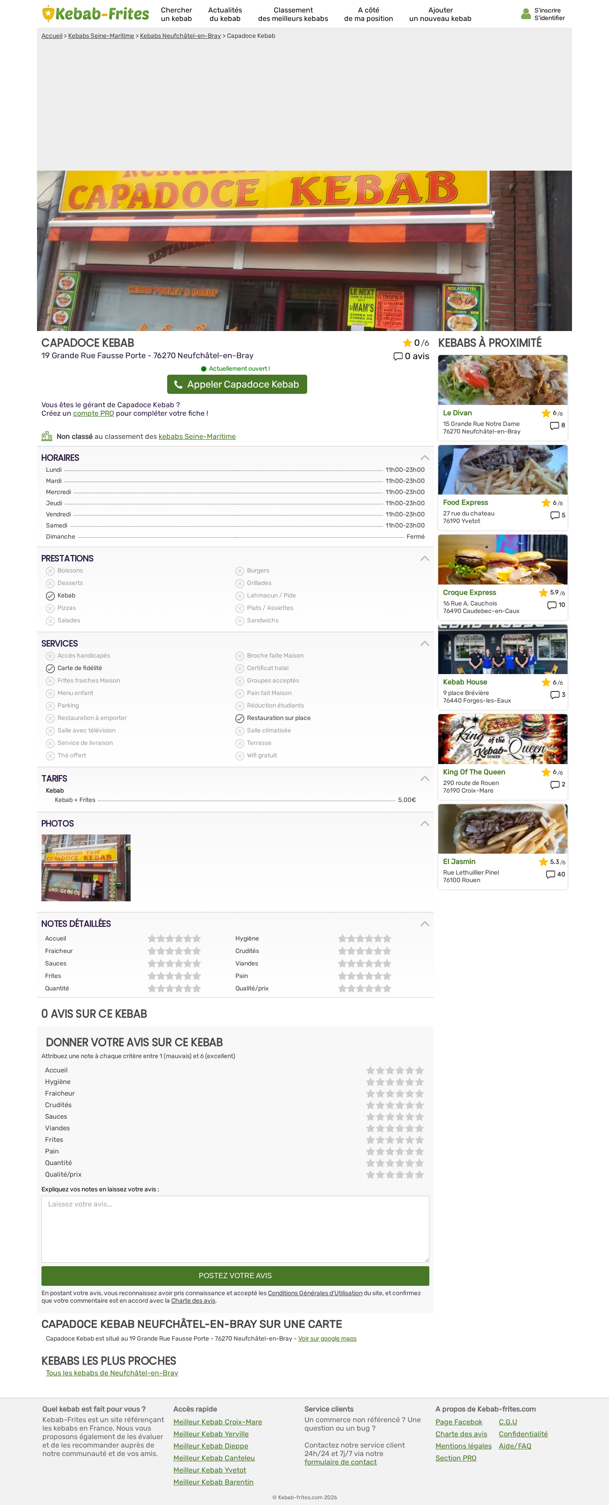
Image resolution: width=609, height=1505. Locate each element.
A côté (368, 14)
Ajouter (440, 14)
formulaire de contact (340, 1462)
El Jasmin (459, 861)
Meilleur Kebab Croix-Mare (217, 1422)
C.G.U (508, 1422)
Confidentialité (523, 1434)
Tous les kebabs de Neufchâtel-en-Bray (112, 1373)
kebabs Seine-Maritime (197, 436)
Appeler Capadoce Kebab (243, 384)
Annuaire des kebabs (95, 14)
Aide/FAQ (515, 1446)
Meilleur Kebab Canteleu (214, 1458)
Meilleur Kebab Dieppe (210, 1446)
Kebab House (465, 682)
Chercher (176, 14)
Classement (293, 14)
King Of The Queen (474, 772)
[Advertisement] (304, 106)
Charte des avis (193, 1301)
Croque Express (469, 592)
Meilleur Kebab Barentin (213, 1482)
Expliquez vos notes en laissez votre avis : (100, 1189)
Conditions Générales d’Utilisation (315, 1293)
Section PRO (456, 1458)
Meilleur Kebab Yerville (211, 1434)
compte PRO (93, 413)
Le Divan (457, 413)
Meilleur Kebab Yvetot (209, 1470)
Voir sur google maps (327, 1338)
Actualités (225, 14)
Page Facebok (459, 1422)
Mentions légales (464, 1446)
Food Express (465, 502)
